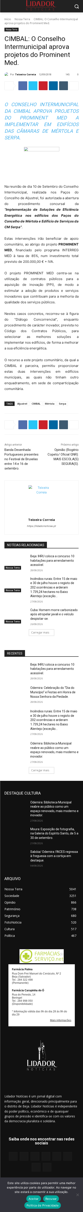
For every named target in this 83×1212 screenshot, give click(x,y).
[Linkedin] (53, 85)
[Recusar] (77, 1195)
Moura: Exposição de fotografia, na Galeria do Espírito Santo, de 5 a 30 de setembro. (54, 833)
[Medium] (46, 1156)
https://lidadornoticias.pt (41, 526)
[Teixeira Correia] (7, 74)
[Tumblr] (63, 85)
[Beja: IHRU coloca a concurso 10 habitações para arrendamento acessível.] (15, 562)
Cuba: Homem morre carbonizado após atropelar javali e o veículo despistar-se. (54, 614)
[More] (74, 85)
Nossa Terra (22, 19)
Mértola (49, 403)
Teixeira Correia (25, 74)
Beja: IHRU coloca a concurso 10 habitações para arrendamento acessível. (52, 560)
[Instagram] (24, 1156)
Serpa (62, 403)
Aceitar (34, 1198)
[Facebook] (22, 85)
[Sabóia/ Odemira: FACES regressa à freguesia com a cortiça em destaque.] (15, 857)
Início (7, 19)
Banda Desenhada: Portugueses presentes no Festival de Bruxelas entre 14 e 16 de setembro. (21, 459)
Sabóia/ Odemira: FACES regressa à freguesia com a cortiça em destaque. (54, 856)
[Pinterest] (43, 85)
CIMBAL (36, 403)
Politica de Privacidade (43, 1205)
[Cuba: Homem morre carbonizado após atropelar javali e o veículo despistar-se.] (15, 616)
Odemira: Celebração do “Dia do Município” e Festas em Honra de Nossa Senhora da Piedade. (52, 692)
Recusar (51, 1198)
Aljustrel (22, 403)
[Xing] (47, 1167)
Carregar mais (40, 632)
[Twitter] (33, 85)
